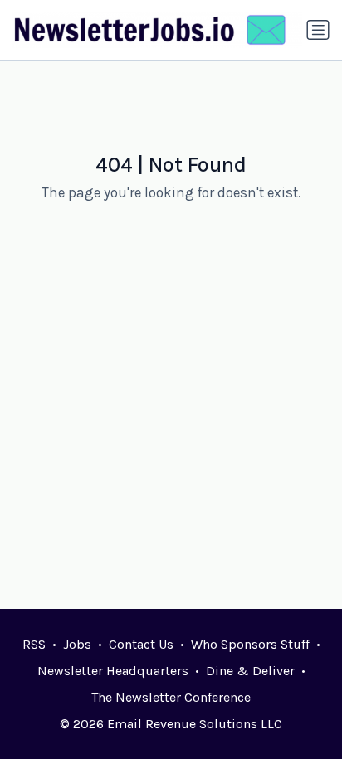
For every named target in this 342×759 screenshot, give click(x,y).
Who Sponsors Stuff (250, 644)
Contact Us (141, 644)
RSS (34, 644)
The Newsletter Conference (171, 697)
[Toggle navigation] (318, 30)
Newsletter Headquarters (112, 671)
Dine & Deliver (250, 671)
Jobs (77, 644)
